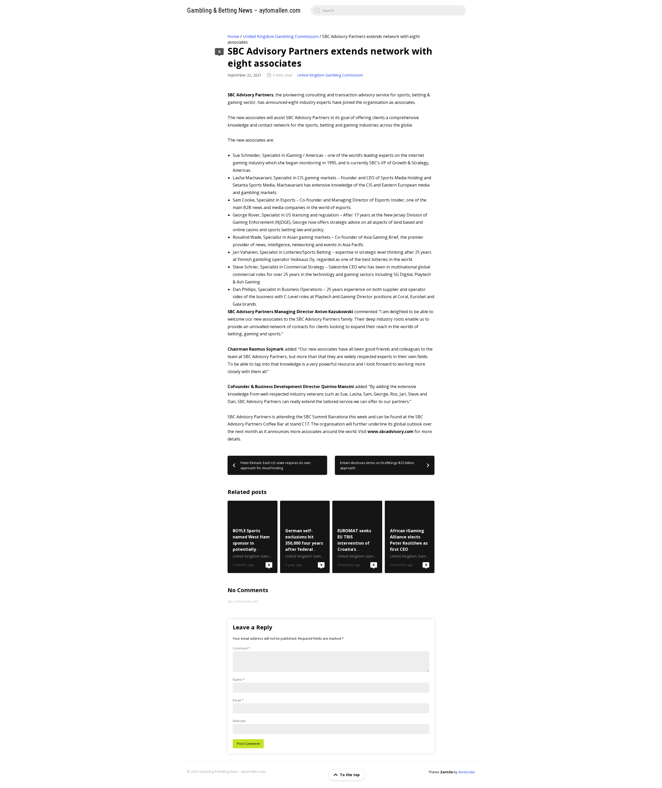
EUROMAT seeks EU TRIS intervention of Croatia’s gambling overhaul (357, 537)
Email (238, 700)
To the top (350, 774)
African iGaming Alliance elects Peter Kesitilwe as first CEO (410, 537)
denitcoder (466, 772)
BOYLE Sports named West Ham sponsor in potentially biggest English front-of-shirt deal (252, 537)
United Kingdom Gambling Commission (281, 36)
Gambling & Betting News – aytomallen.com (243, 10)
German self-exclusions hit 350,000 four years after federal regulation (305, 537)
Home (233, 36)
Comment (241, 648)
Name (239, 679)
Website (239, 721)
